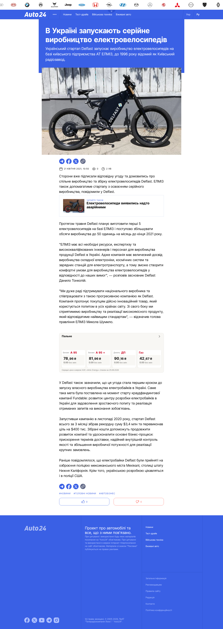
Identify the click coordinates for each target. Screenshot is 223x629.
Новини (67, 14)
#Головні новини (85, 493)
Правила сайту (153, 591)
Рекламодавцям (154, 585)
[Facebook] (27, 620)
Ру (198, 14)
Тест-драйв (81, 14)
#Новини (65, 493)
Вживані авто (123, 14)
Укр (188, 14)
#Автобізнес (107, 493)
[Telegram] (49, 620)
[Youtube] (41, 620)
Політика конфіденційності (159, 610)
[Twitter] (34, 620)
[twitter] (76, 161)
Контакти (150, 604)
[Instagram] (56, 620)
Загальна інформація (156, 578)
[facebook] (69, 161)
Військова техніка (102, 14)
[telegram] (62, 161)
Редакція (150, 597)
